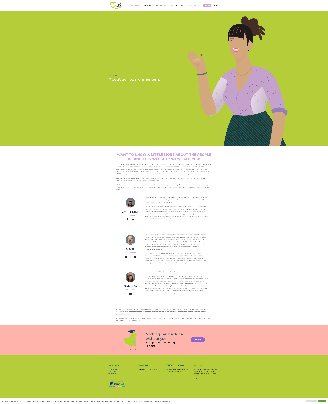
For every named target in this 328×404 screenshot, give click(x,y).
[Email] (133, 219)
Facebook (113, 369)
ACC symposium (146, 309)
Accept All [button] (322, 401)
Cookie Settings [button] (311, 401)
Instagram (113, 373)
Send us (168, 369)
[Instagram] (130, 257)
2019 (154, 309)
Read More (196, 379)
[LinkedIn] (128, 219)
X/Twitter (113, 371)
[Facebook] (126, 257)
